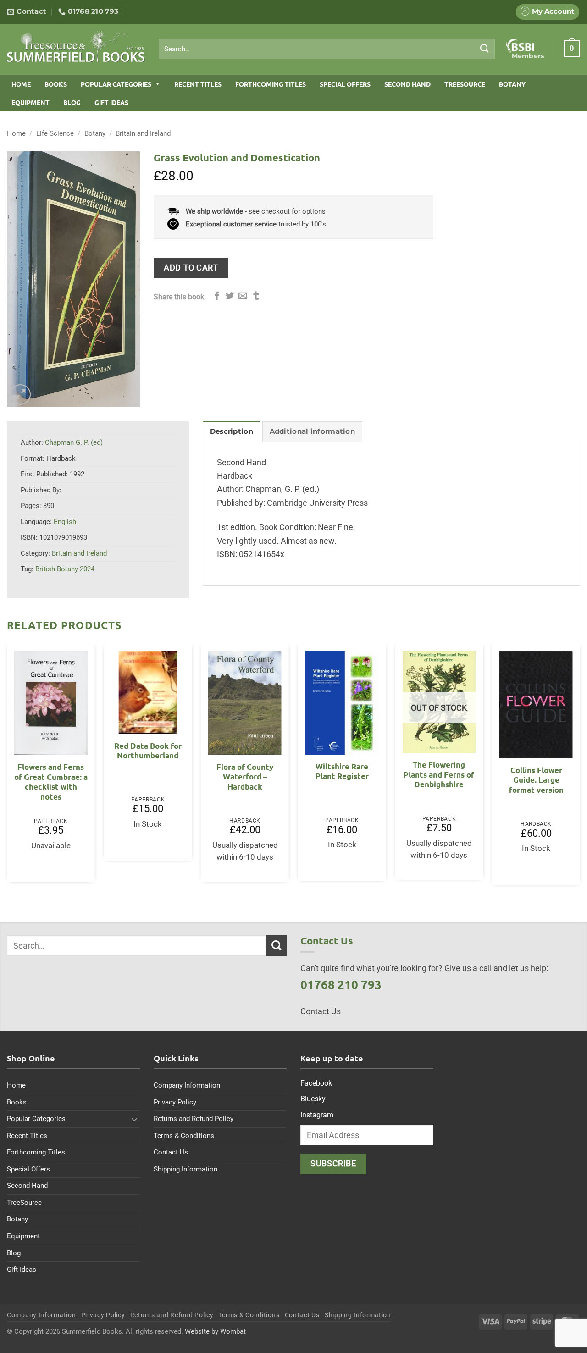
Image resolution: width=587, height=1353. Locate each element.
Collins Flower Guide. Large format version (536, 780)
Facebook (316, 1083)
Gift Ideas (111, 102)
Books (55, 84)
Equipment (30, 102)
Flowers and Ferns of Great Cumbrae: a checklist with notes (51, 781)
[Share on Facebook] (217, 296)
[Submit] (484, 48)
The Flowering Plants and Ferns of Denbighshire (439, 774)
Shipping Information (185, 1169)
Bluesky (313, 1098)
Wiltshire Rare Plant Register (342, 771)
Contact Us (171, 1152)
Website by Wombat (215, 1331)
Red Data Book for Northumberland (148, 751)
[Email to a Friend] (242, 296)
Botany (512, 84)
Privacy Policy (175, 1102)
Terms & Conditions (184, 1136)
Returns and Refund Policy (193, 1119)
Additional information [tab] (312, 431)
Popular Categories (116, 84)
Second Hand (407, 84)
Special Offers (345, 84)
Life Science (55, 133)
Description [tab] (231, 431)
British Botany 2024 (64, 569)
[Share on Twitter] (230, 296)
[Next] (580, 768)
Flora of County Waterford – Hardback (244, 776)
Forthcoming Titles (270, 84)
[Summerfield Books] (76, 46)
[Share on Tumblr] (256, 296)
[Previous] (7, 768)
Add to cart (191, 267)
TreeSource (464, 84)
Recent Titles (198, 84)
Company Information (187, 1085)
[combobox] (327, 49)
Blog (72, 102)
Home (21, 84)
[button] (572, 48)
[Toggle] (134, 1119)
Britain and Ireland (143, 133)
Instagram (316, 1114)
